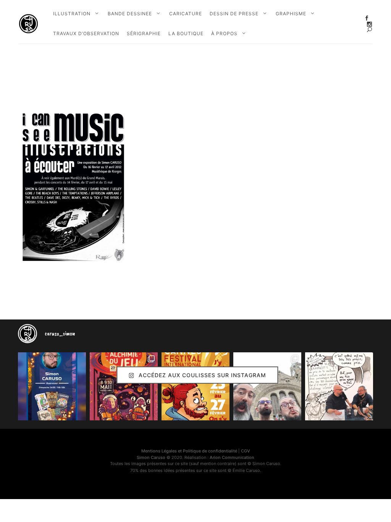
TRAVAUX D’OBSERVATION (86, 33)
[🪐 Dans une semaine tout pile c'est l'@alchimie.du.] (124, 386)
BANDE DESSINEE (130, 13)
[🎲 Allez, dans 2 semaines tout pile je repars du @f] (195, 386)
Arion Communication (232, 457)
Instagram (369, 24)
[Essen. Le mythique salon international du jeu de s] (267, 386)
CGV (245, 451)
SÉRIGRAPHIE (144, 33)
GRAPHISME (291, 13)
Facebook (366, 18)
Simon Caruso (151, 457)
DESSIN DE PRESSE (234, 13)
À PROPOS (224, 33)
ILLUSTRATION (71, 13)
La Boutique (186, 33)
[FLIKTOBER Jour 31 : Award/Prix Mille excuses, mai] (339, 386)
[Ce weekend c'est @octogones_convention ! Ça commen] (52, 386)
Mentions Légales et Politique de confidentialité (189, 451)
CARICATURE (185, 13)
